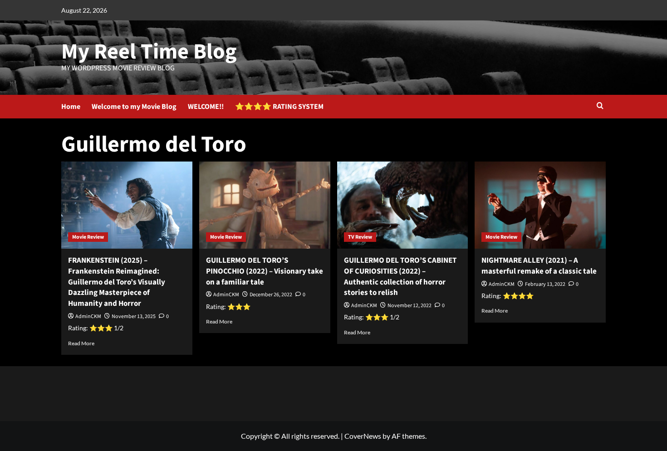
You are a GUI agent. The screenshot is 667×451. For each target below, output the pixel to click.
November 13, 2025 (134, 316)
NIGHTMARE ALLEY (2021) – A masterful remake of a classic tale (539, 266)
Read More (81, 343)
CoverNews (362, 435)
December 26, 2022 (271, 295)
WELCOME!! (206, 107)
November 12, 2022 (409, 305)
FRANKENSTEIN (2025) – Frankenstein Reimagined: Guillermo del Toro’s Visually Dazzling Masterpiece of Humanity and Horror (116, 282)
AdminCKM (88, 316)
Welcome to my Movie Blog (134, 107)
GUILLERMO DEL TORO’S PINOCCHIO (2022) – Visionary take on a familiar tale (264, 271)
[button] (600, 106)
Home (70, 107)
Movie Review (88, 237)
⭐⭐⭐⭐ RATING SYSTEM (279, 107)
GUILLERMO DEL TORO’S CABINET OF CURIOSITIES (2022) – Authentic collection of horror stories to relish (400, 276)
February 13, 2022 (545, 284)
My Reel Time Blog (149, 51)
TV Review (360, 237)
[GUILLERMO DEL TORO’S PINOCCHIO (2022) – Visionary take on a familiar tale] (264, 205)
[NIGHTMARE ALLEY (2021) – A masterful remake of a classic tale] (540, 205)
